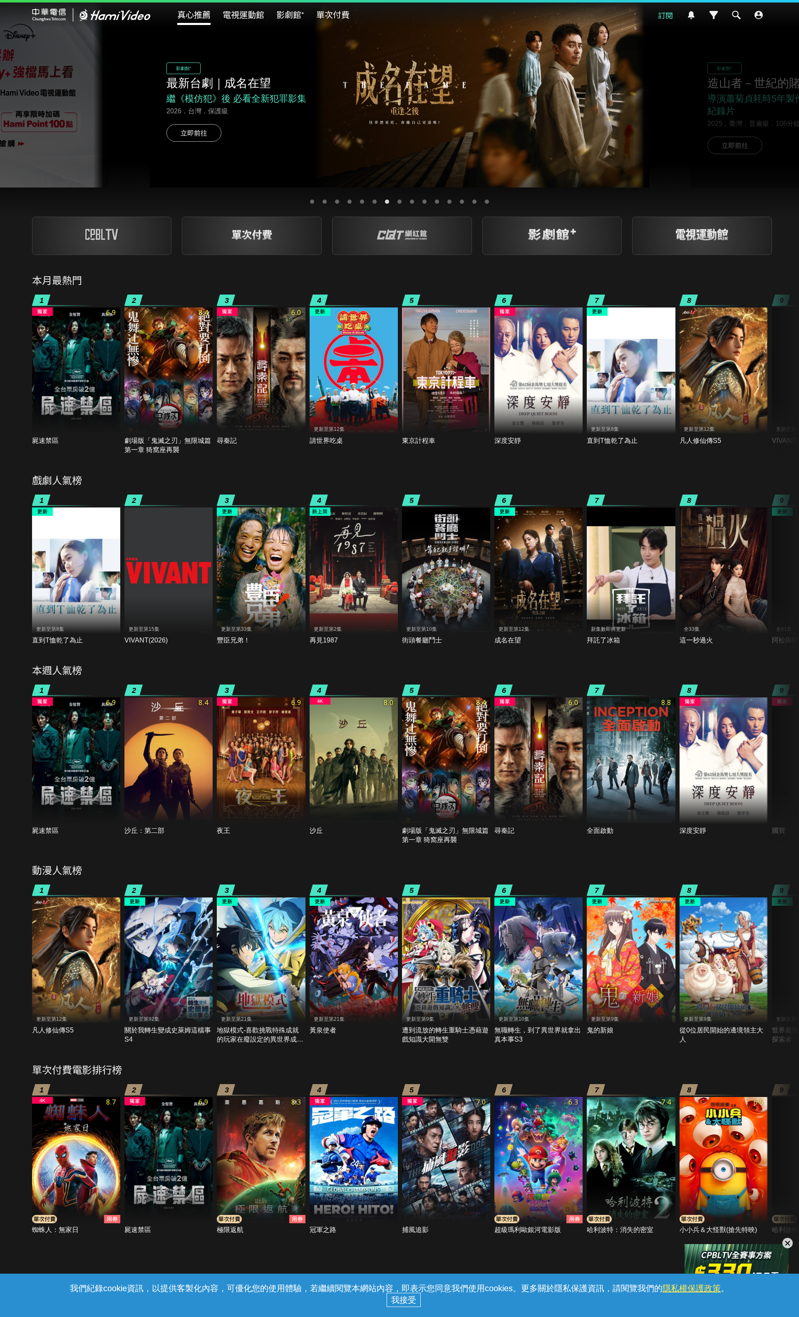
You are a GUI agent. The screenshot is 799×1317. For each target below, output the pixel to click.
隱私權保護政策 (692, 1288)
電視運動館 (243, 14)
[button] (312, 202)
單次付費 (333, 14)
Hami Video (91, 14)
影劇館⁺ (290, 14)
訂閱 (665, 15)
